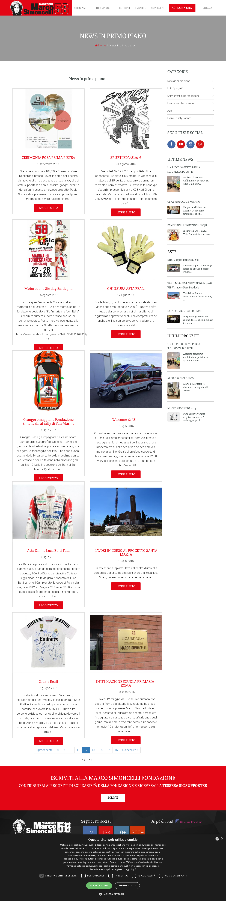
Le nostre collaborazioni (180, 103)
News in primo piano (178, 81)
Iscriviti (113, 797)
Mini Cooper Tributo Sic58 (183, 260)
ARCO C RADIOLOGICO (180, 378)
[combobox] (217, 839)
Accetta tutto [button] (99, 885)
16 (116, 750)
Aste (169, 110)
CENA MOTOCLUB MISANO (183, 202)
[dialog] (113, 867)
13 (93, 750)
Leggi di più (130, 869)
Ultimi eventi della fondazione (183, 95)
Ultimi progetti (175, 88)
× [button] (222, 838)
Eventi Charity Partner (179, 118)
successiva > (130, 750)
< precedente (44, 750)
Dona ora (184, 8)
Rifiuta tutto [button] (127, 885)
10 (70, 750)
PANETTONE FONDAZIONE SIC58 (187, 225)
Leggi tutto (48, 208)
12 (85, 750)
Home (102, 45)
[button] (113, 894)
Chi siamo (81, 8)
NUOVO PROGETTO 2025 (181, 408)
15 (108, 750)
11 (78, 750)
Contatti (157, 8)
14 (101, 750)
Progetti (124, 8)
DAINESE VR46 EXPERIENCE (184, 311)
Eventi (140, 8)
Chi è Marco (102, 8)
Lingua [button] (208, 7)
